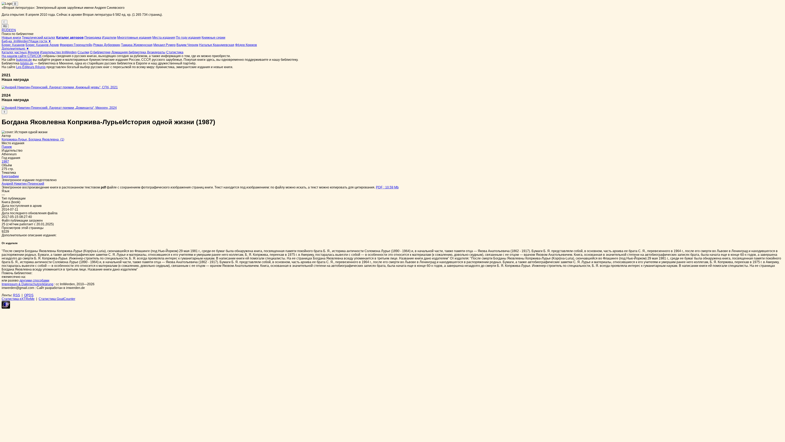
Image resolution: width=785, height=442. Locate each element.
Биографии (10, 176)
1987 (5, 161)
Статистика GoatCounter (57, 299)
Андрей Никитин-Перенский (23, 183)
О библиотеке (100, 52)
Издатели (109, 37)
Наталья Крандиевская (216, 45)
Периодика (92, 37)
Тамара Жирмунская (137, 45)
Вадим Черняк (187, 45)
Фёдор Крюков (246, 45)
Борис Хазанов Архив (42, 45)
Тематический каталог (38, 37)
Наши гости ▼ (40, 41)
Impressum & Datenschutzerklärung (27, 284)
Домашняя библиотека (128, 52)
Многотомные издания (134, 37)
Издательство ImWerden (58, 52)
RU (5, 26)
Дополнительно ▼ (15, 48)
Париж (7, 147)
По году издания (188, 37)
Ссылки (83, 52)
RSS (16, 295)
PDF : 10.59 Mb (387, 187)
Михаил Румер (164, 45)
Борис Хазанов (13, 45)
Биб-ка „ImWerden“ (16, 41)
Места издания (163, 37)
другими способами (34, 280)
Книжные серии (213, 37)
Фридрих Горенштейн (76, 45)
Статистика (174, 52)
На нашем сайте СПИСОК (21, 56)
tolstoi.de (26, 63)
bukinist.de (24, 59)
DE (9, 30)
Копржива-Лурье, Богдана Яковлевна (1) (33, 139)
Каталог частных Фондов (20, 52)
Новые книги (11, 37)
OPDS (29, 295)
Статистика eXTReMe (18, 299)
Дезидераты (156, 52)
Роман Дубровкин (106, 45)
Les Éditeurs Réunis (31, 67)
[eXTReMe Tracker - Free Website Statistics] (6, 307)
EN (13, 30)
